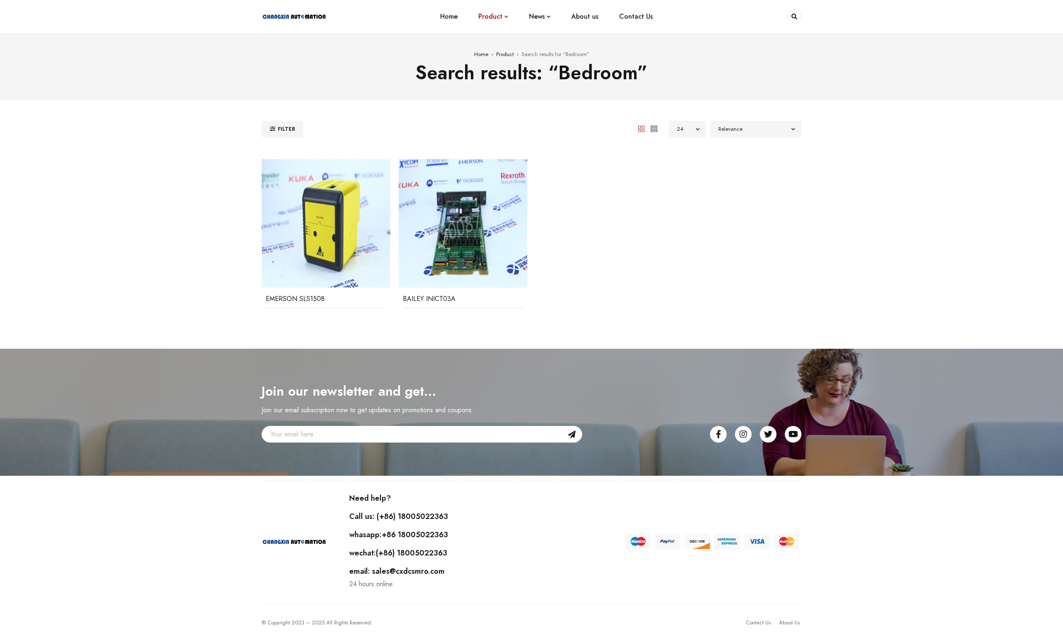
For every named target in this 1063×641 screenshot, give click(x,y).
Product (505, 54)
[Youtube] (793, 434)
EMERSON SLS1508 (295, 298)
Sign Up (571, 434)
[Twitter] (768, 434)
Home (481, 54)
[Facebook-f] (718, 434)
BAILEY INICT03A (429, 298)
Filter (286, 129)
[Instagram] (743, 434)
